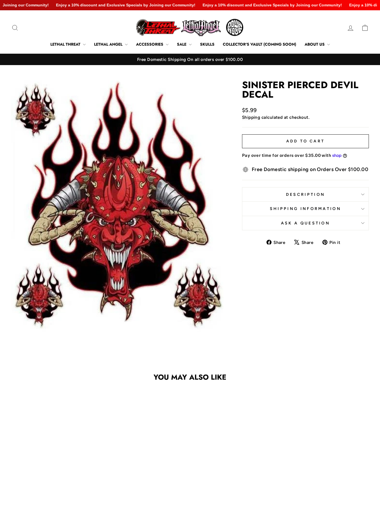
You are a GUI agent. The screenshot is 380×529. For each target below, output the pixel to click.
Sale (182, 44)
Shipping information (305, 208)
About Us (315, 44)
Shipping (251, 117)
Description (305, 194)
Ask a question (305, 223)
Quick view (53, 473)
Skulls (207, 44)
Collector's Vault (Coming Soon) (259, 44)
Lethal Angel (109, 44)
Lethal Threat (66, 44)
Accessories (150, 44)
